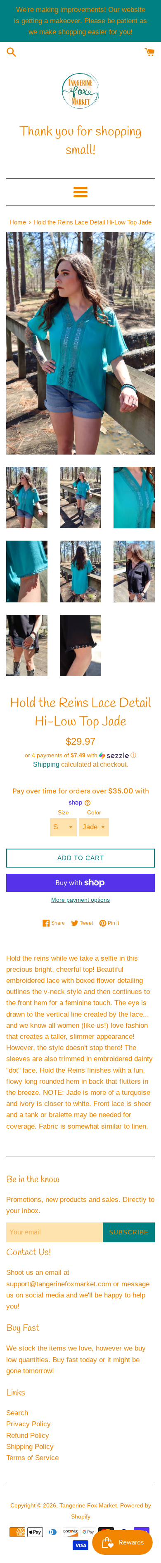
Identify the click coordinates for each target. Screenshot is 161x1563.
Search (17, 1413)
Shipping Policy (30, 1447)
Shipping (46, 764)
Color (94, 812)
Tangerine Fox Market (88, 1505)
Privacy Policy (28, 1424)
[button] (80, 755)
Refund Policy (27, 1435)
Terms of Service (32, 1458)
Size (63, 812)
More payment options (80, 899)
